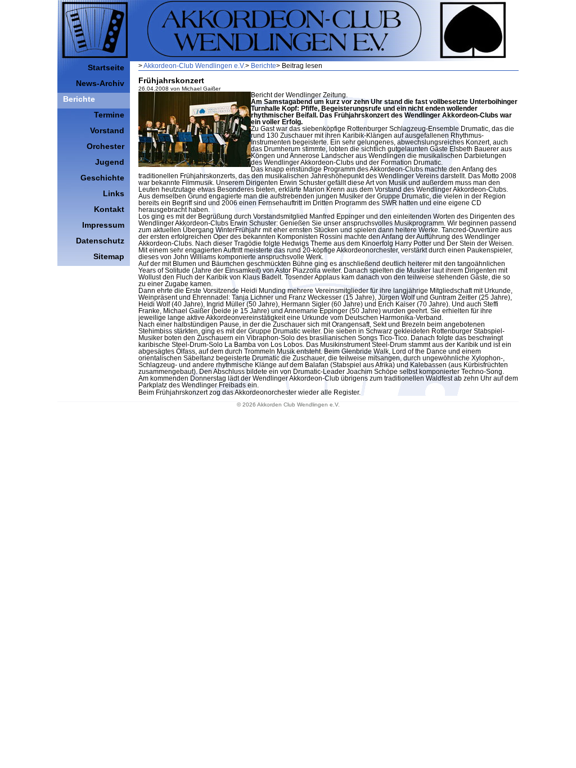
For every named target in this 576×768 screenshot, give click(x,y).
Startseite (106, 67)
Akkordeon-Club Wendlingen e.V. (194, 66)
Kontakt (109, 209)
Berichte (263, 66)
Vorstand (107, 130)
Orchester (105, 146)
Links (113, 193)
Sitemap (108, 256)
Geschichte (102, 177)
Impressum (103, 224)
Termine (109, 114)
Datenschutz (100, 240)
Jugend (109, 161)
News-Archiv (100, 83)
